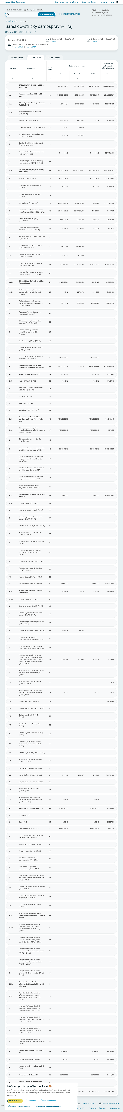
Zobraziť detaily (49, 1101)
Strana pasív (54, 58)
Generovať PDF (30, 47)
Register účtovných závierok (15, 2)
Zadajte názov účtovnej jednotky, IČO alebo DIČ (25, 10)
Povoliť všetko (15, 1101)
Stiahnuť (53, 41)
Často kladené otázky (89, 2)
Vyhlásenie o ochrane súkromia (47, 1106)
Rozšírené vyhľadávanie (69, 14)
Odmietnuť (32, 1101)
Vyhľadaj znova (46, 14)
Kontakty (104, 2)
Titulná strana (17, 58)
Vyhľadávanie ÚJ (11, 21)
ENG (112, 2)
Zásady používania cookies (19, 1106)
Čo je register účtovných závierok (66, 2)
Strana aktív (36, 58)
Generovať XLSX (18, 47)
